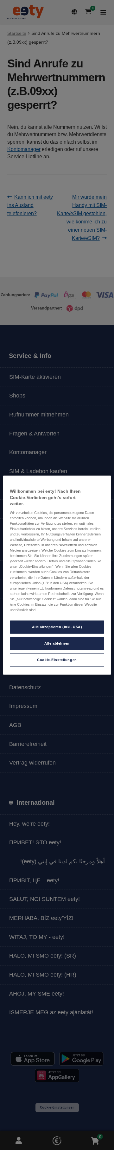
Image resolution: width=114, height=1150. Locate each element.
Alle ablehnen (56, 643)
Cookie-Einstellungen (57, 659)
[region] (57, 575)
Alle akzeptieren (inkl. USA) (57, 627)
